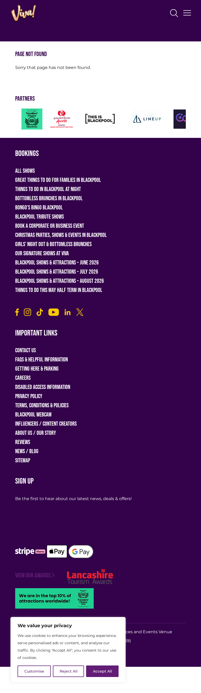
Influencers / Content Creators (46, 423)
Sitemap (22, 460)
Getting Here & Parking (37, 368)
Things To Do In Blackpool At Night (48, 189)
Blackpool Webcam (33, 414)
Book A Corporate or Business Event (49, 226)
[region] (68, 650)
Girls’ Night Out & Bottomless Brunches (53, 244)
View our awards (33, 575)
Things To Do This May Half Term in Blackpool (58, 290)
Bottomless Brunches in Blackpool (49, 198)
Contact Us (25, 350)
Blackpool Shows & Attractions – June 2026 (57, 262)
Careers (23, 378)
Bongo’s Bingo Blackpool (39, 207)
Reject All (68, 671)
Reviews (22, 442)
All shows (25, 171)
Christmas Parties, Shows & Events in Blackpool (61, 235)
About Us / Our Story (35, 433)
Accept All (102, 671)
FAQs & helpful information (41, 359)
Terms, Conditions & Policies (42, 405)
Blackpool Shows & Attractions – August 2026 (59, 281)
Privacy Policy (28, 396)
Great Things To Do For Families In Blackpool (58, 180)
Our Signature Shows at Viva (42, 253)
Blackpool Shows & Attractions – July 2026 (56, 271)
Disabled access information (42, 387)
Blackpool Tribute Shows (39, 216)
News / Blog (26, 451)
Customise (34, 671)
